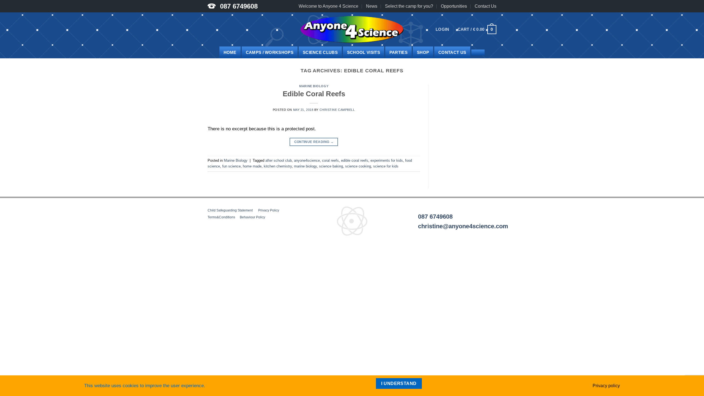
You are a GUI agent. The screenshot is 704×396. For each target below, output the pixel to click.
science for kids (385, 166)
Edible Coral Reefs (314, 94)
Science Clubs (320, 52)
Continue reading (314, 142)
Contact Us (485, 6)
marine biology (305, 166)
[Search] (478, 53)
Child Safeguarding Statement (230, 210)
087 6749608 (239, 6)
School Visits (363, 52)
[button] (442, 29)
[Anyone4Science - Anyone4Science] (352, 29)
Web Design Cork (223, 251)
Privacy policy (606, 385)
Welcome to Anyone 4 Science (328, 6)
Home (230, 52)
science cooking (358, 166)
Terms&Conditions (221, 217)
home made (252, 166)
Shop (423, 52)
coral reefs (330, 160)
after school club (278, 160)
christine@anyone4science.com (463, 226)
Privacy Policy (268, 210)
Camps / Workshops (269, 52)
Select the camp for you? (409, 6)
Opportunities (454, 6)
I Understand (399, 383)
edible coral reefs (354, 160)
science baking (331, 166)
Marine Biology (313, 86)
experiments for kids (386, 160)
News (371, 6)
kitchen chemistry (278, 166)
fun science (231, 166)
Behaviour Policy (252, 217)
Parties (398, 52)
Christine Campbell (337, 109)
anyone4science (307, 160)
